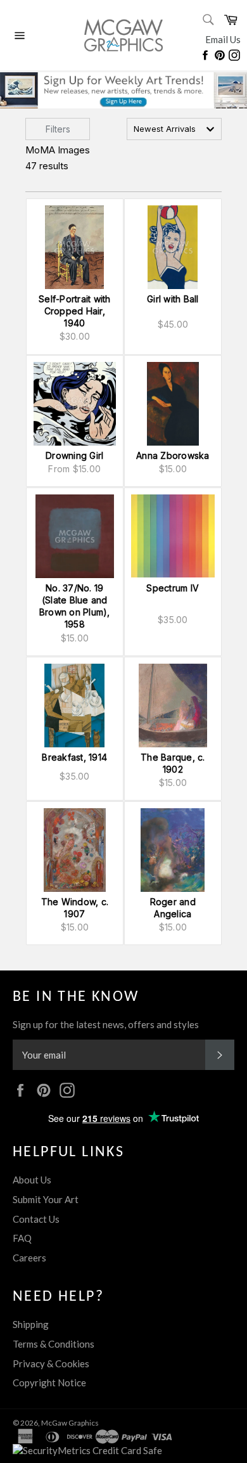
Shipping (31, 1324)
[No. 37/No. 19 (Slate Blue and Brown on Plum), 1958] (75, 536)
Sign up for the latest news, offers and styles (106, 1024)
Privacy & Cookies (51, 1363)
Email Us (223, 39)
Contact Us (36, 1219)
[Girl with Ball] (173, 247)
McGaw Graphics (70, 1423)
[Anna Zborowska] (173, 404)
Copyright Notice (49, 1382)
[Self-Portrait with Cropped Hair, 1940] (75, 247)
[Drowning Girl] (75, 404)
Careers (29, 1257)
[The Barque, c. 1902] (173, 705)
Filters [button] (58, 129)
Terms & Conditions (53, 1344)
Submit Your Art (46, 1199)
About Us (32, 1179)
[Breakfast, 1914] (75, 705)
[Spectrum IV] (173, 536)
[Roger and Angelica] (173, 850)
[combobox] (174, 129)
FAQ (22, 1238)
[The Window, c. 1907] (75, 850)
